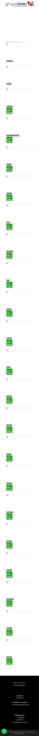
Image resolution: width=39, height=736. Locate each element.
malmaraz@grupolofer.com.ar (20, 704)
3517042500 (19, 698)
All (7, 41)
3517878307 (19, 720)
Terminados (17, 41)
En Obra (11, 41)
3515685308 (20, 717)
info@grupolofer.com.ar (20, 722)
